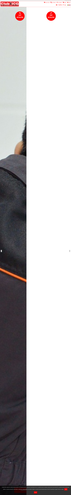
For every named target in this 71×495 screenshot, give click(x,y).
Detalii (66, 489)
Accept (35, 492)
